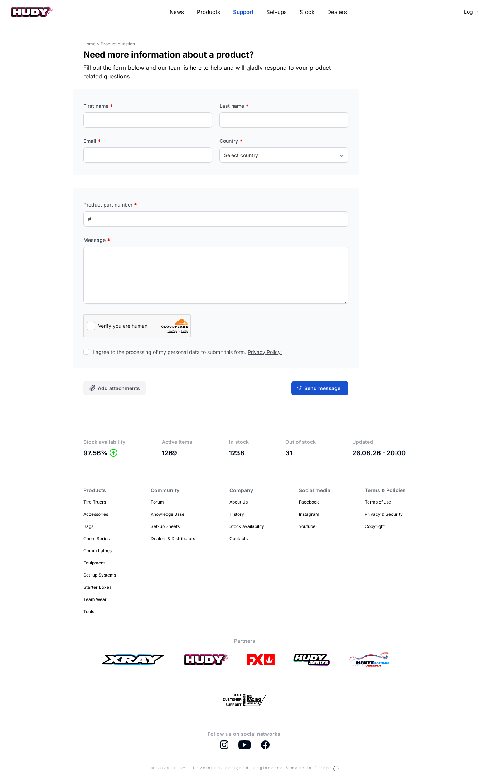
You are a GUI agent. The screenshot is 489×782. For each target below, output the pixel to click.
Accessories (95, 514)
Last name (234, 106)
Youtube (307, 526)
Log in (471, 12)
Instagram (309, 514)
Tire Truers (94, 502)
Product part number (110, 204)
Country (231, 141)
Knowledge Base (167, 514)
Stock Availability (246, 526)
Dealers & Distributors (173, 538)
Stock (307, 12)
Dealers (337, 12)
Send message (322, 388)
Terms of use (378, 502)
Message (96, 240)
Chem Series (96, 538)
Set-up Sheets (165, 526)
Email (92, 141)
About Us (238, 502)
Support (243, 12)
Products (208, 12)
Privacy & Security (384, 514)
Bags (88, 526)
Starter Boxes (97, 587)
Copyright (375, 526)
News (177, 12)
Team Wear (95, 599)
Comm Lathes (97, 550)
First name (98, 106)
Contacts (238, 538)
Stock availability (104, 442)
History (236, 514)
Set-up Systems (99, 575)
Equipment (94, 562)
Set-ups (276, 12)
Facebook (309, 502)
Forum (157, 502)
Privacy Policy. (265, 352)
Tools (88, 611)
